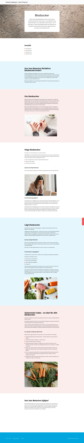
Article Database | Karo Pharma (16, 2)
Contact (22, 438)
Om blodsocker (29, 48)
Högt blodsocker (29, 50)
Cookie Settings (16, 438)
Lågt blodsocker (29, 52)
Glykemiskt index (29, 53)
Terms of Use (8, 438)
